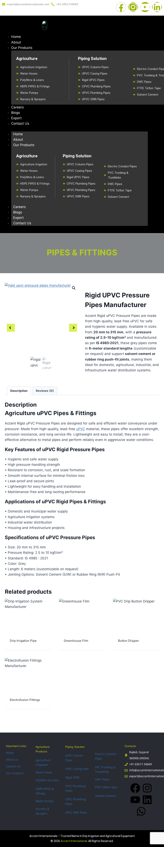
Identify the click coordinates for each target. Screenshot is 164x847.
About (18, 139)
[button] (73, 288)
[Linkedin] (157, 7)
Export (18, 218)
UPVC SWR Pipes (76, 812)
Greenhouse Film (76, 641)
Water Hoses (44, 772)
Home (18, 134)
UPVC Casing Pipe (77, 769)
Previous (11, 328)
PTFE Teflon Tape (106, 787)
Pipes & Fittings (82, 252)
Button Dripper (128, 641)
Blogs (17, 212)
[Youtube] (145, 7)
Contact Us (22, 223)
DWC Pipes (102, 779)
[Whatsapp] (141, 811)
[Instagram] (133, 7)
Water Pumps (45, 801)
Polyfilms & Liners (47, 780)
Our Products (23, 145)
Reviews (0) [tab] (45, 391)
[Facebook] (121, 7)
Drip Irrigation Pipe (23, 641)
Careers (19, 207)
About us (12, 759)
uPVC (80, 429)
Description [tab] (19, 391)
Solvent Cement (105, 796)
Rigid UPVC (72, 777)
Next (73, 328)
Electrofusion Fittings (25, 700)
